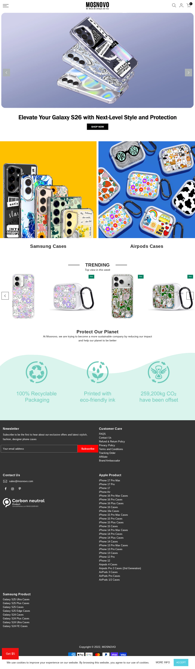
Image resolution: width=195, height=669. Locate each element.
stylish (83, 434)
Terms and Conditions (111, 449)
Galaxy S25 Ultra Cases (16, 599)
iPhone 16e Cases (109, 511)
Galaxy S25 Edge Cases (16, 610)
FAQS (102, 433)
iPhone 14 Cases (108, 541)
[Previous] (6, 72)
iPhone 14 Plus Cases (111, 537)
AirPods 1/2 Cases (109, 579)
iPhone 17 (104, 488)
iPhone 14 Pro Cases (110, 533)
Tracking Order (107, 453)
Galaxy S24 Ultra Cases (16, 622)
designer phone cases (24, 439)
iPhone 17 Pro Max (109, 480)
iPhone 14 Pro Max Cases (113, 530)
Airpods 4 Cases (108, 564)
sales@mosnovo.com (21, 481)
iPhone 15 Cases (108, 526)
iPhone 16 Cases (108, 507)
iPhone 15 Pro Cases (110, 518)
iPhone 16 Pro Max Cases (113, 495)
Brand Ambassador (109, 460)
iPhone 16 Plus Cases (111, 503)
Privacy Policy (107, 445)
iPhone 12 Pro (107, 556)
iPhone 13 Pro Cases (110, 549)
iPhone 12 (104, 560)
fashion (7, 439)
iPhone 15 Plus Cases (111, 522)
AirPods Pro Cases (109, 575)
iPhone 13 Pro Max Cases (113, 545)
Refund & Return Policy (112, 441)
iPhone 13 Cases (108, 553)
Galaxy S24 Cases (13, 614)
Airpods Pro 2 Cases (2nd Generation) (120, 568)
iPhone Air (104, 491)
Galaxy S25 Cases (13, 607)
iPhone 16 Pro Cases (110, 499)
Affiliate (103, 456)
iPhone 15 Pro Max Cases (113, 514)
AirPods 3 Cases (108, 572)
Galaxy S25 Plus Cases (16, 603)
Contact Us (105, 437)
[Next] (188, 72)
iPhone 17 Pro (107, 484)
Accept (181, 662)
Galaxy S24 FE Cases (15, 626)
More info (163, 662)
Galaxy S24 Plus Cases (16, 618)
